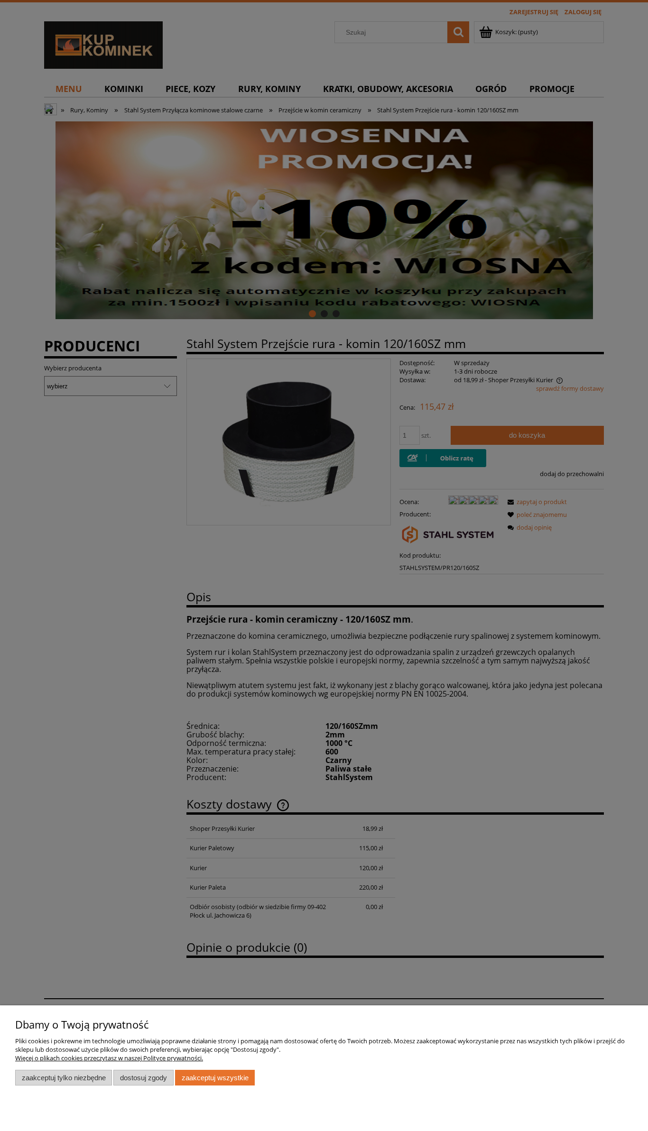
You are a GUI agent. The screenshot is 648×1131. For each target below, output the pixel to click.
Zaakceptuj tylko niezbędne (64, 1078)
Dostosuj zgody (143, 1078)
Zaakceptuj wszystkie (215, 1078)
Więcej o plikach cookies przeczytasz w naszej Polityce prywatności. (109, 1058)
